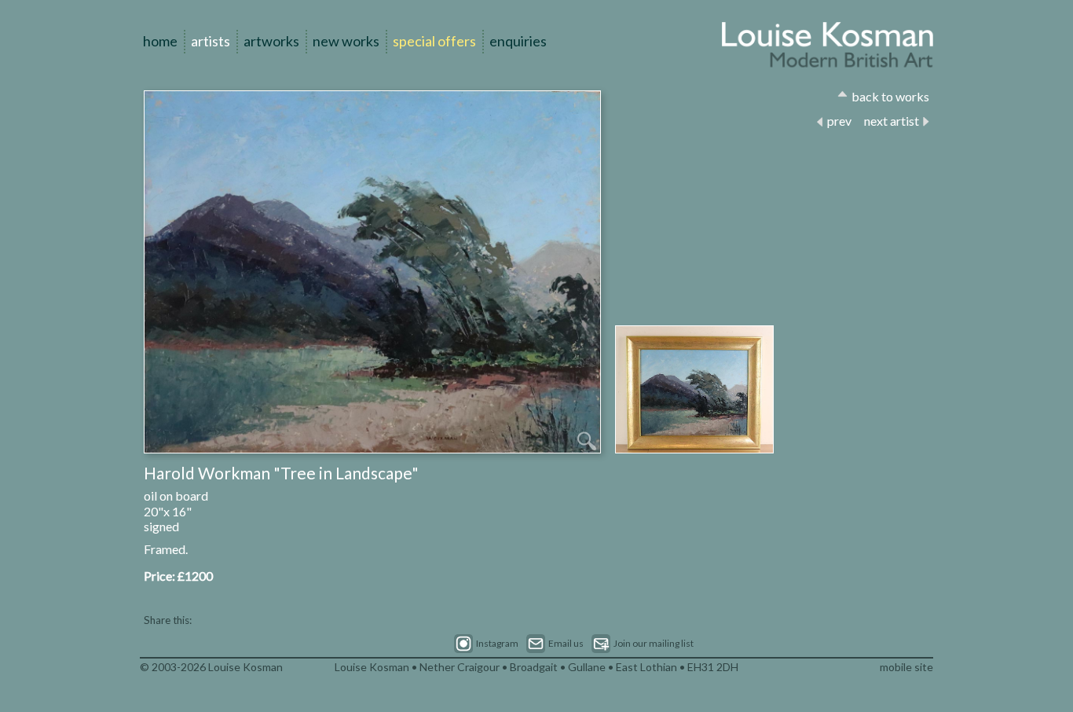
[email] (555, 643)
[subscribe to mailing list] (642, 643)
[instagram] (486, 643)
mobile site (906, 666)
